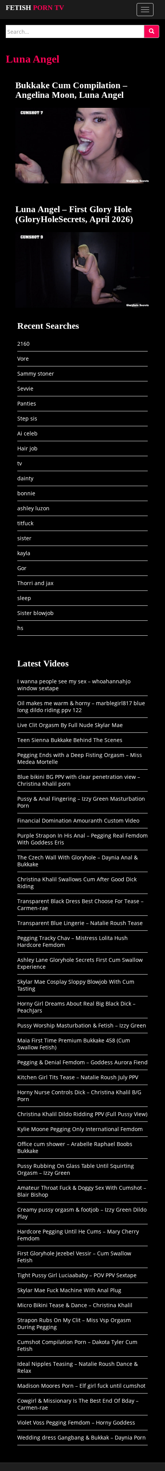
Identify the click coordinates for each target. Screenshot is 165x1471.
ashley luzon (33, 508)
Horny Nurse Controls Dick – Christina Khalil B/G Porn (79, 1095)
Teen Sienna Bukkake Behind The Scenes (69, 740)
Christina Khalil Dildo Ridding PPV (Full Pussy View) (82, 1114)
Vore (23, 358)
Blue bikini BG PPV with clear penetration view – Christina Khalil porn (78, 780)
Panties (26, 403)
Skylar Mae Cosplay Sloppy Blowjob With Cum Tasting (75, 985)
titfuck (25, 523)
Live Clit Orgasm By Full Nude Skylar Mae (70, 725)
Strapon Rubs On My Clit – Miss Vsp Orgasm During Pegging (74, 1323)
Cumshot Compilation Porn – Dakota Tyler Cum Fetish (77, 1345)
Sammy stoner (35, 373)
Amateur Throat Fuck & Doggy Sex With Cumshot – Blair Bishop (81, 1191)
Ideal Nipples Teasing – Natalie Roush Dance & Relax (77, 1367)
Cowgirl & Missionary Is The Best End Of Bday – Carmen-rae (78, 1404)
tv (19, 463)
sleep (24, 598)
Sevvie (25, 388)
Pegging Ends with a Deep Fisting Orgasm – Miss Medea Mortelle (79, 758)
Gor (21, 568)
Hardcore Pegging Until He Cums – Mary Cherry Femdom (78, 1235)
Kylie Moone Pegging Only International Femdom (80, 1129)
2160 (23, 343)
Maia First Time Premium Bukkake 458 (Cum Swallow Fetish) (73, 1044)
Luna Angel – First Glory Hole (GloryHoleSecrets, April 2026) (74, 214)
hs (20, 628)
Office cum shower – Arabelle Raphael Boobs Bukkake (74, 1147)
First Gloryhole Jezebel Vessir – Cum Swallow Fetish (74, 1257)
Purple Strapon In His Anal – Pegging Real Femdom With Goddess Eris (82, 839)
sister (24, 538)
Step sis (27, 418)
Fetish (35, 8)
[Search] (151, 31)
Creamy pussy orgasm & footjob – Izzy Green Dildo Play (82, 1213)
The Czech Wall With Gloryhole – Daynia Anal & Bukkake (77, 861)
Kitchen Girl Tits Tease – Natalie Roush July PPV (77, 1077)
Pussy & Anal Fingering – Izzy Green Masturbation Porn (81, 802)
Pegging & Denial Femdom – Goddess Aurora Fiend (82, 1062)
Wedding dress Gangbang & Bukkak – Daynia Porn (81, 1437)
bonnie (26, 493)
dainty (25, 478)
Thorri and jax (35, 583)
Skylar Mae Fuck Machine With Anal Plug (69, 1290)
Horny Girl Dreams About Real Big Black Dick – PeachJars (76, 1007)
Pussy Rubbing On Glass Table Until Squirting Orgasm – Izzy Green (75, 1169)
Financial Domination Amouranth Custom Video (78, 820)
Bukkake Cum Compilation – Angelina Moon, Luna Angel (71, 90)
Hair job (27, 448)
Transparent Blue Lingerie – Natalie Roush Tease (80, 923)
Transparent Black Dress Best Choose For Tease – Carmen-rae (80, 904)
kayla (23, 553)
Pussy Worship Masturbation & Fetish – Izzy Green (81, 1025)
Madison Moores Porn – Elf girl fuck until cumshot (81, 1385)
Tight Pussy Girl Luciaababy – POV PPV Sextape (77, 1275)
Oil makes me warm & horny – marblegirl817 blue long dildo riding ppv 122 (81, 706)
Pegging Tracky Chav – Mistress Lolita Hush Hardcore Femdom (72, 941)
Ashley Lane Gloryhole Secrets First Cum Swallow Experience (80, 963)
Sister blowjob (35, 613)
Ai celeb (27, 433)
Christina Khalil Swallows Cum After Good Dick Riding (77, 883)
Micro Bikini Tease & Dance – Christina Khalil (74, 1305)
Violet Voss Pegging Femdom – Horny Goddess (76, 1422)
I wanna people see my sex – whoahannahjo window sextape (73, 685)
